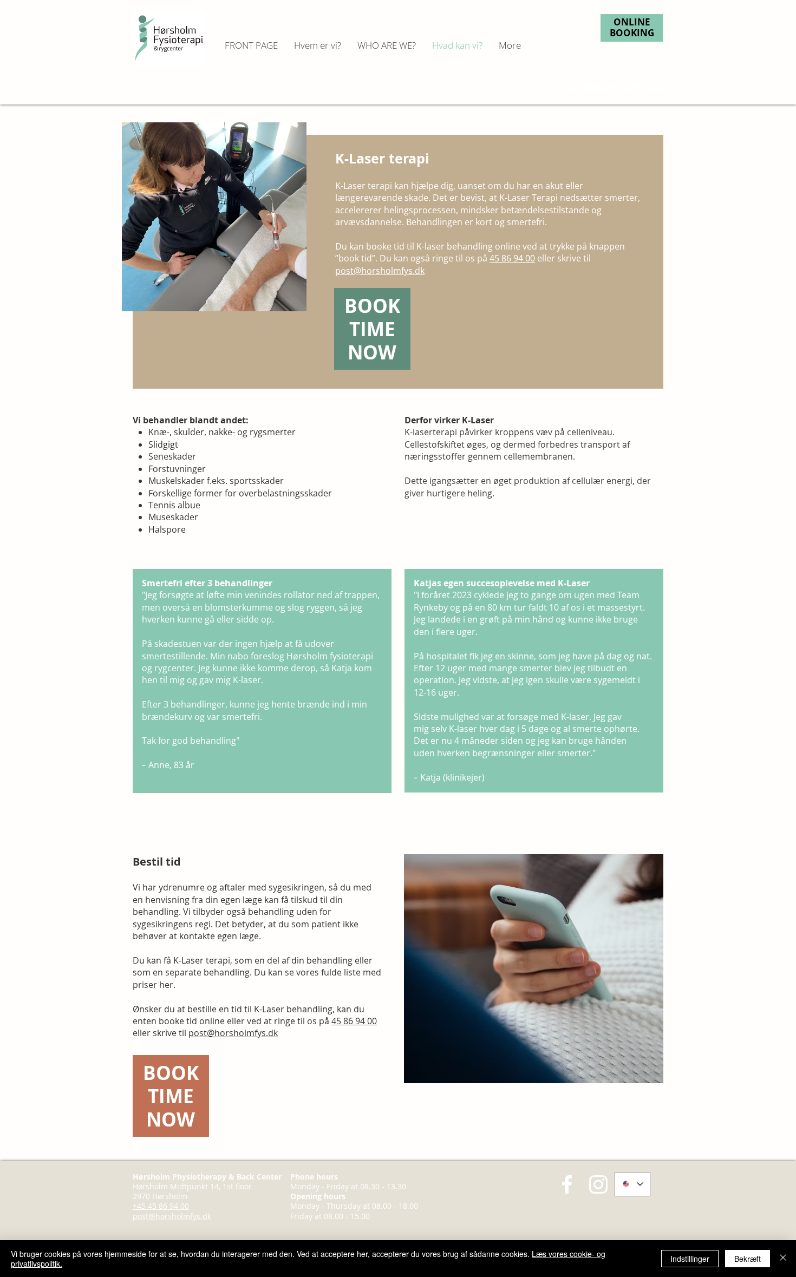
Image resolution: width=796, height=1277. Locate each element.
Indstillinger (689, 1258)
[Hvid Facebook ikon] (566, 1184)
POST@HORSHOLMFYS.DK (612, 87)
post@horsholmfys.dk (380, 271)
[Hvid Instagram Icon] (598, 1184)
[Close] (783, 1258)
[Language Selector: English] (632, 1184)
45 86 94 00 (640, 64)
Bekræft (747, 1258)
